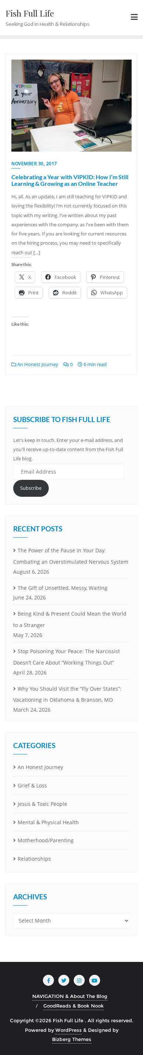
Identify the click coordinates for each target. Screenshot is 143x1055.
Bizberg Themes (71, 1039)
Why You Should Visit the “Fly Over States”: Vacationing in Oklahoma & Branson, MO (67, 694)
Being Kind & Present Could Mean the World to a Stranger (69, 619)
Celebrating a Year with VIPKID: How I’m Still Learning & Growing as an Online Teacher (69, 180)
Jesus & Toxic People (42, 803)
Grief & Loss (32, 785)
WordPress (68, 1030)
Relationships (34, 858)
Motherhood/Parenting (46, 840)
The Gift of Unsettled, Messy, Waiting (62, 587)
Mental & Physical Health (48, 822)
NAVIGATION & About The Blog (69, 996)
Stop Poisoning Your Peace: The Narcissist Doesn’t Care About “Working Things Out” (66, 657)
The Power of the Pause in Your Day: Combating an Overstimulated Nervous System (70, 556)
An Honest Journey (37, 364)
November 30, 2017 (34, 163)
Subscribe (30, 488)
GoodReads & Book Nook (73, 1006)
